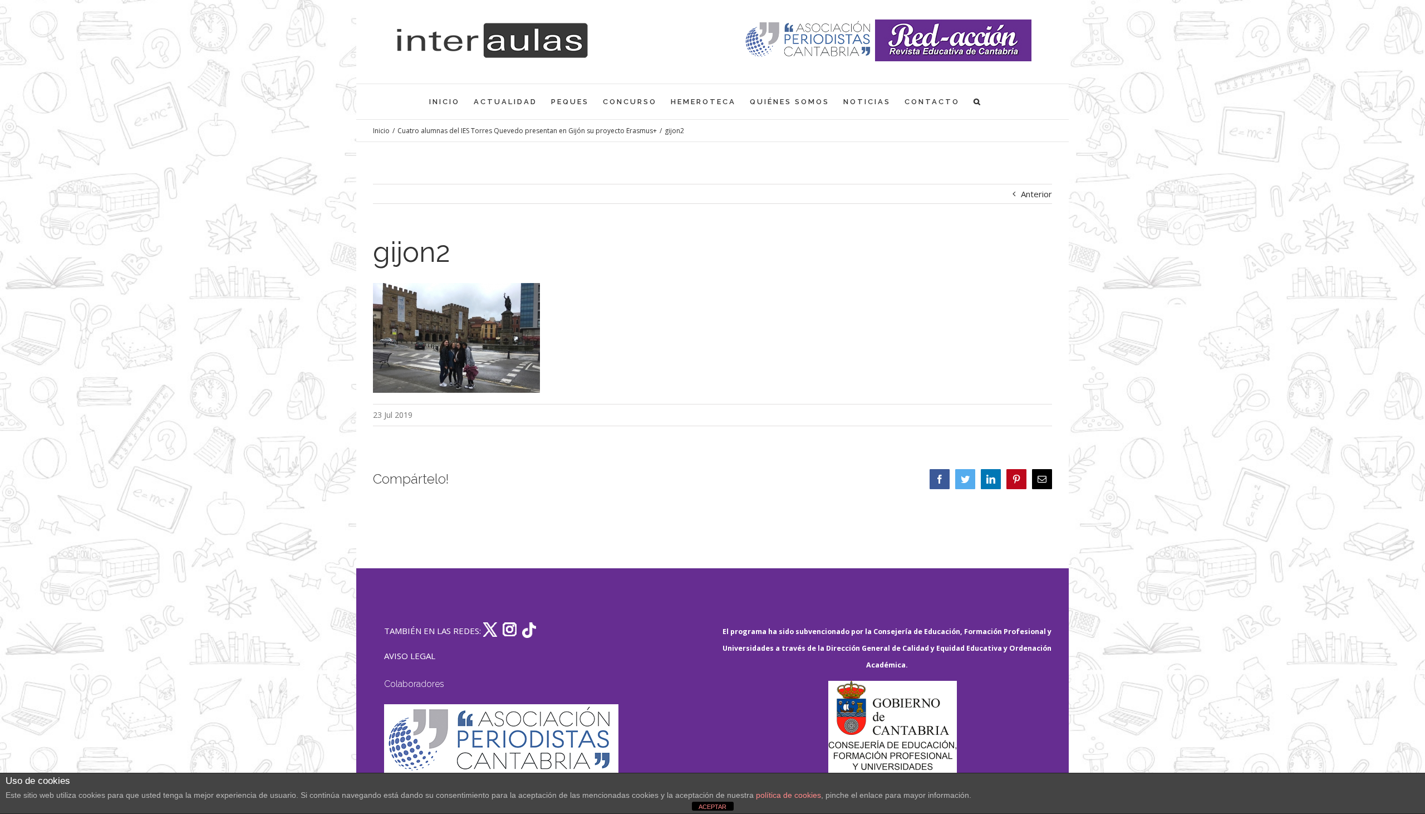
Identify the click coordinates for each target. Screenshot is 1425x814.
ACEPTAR (712, 806)
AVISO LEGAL (409, 655)
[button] (978, 101)
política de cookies (788, 795)
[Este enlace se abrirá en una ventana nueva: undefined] (809, 40)
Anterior (1036, 193)
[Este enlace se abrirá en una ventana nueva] (892, 733)
